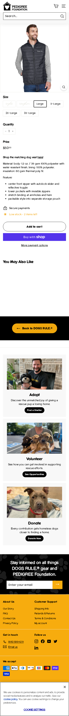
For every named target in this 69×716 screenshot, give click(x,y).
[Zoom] (64, 87)
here (40, 157)
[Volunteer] (34, 438)
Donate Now (34, 538)
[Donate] (34, 502)
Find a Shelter (34, 410)
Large (40, 104)
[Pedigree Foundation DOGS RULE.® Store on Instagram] (36, 641)
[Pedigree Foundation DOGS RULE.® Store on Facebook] (43, 641)
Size (5, 97)
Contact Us (9, 618)
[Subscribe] (57, 585)
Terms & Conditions (45, 618)
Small (9, 104)
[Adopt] (34, 374)
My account (40, 623)
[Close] (65, 687)
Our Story (8, 608)
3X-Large (30, 113)
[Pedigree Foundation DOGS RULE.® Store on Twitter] (55, 641)
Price (6, 141)
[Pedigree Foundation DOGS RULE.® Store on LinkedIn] (36, 648)
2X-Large (11, 113)
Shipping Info (41, 608)
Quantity (8, 124)
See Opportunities (34, 474)
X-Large (55, 104)
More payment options (34, 245)
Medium (24, 104)
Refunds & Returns (44, 613)
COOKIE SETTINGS (34, 709)
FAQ (5, 613)
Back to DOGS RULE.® (37, 328)
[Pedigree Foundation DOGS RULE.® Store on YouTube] (49, 641)
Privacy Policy (10, 623)
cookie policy (11, 699)
